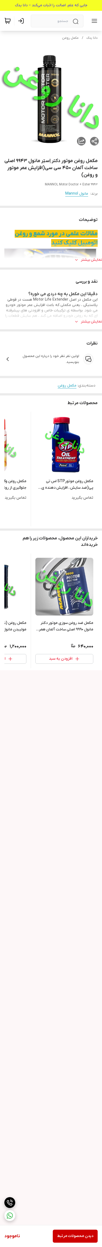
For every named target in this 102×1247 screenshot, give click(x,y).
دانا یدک (92, 38)
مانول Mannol (76, 193)
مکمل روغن (70, 38)
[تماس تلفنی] (9, 1202)
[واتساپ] (9, 1215)
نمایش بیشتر (91, 259)
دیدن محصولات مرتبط (75, 1236)
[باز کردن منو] (93, 21)
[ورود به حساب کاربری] (22, 21)
